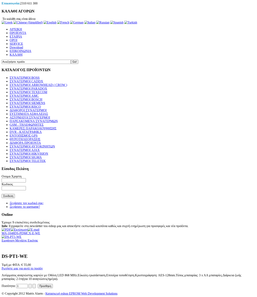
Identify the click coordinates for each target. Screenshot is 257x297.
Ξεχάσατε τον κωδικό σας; (27, 203)
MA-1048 (8, 233)
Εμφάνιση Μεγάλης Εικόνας (20, 240)
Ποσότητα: (9, 286)
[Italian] (89, 22)
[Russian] (102, 22)
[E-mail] (33, 228)
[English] (50, 22)
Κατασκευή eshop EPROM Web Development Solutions (81, 293)
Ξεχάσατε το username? (25, 206)
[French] (63, 22)
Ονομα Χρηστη (11, 176)
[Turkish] (130, 22)
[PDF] (6, 228)
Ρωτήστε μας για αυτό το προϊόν (22, 268)
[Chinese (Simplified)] (28, 22)
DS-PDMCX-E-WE (27, 233)
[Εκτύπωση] (19, 228)
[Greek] (7, 22)
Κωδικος (7, 184)
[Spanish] (116, 22)
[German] (77, 22)
